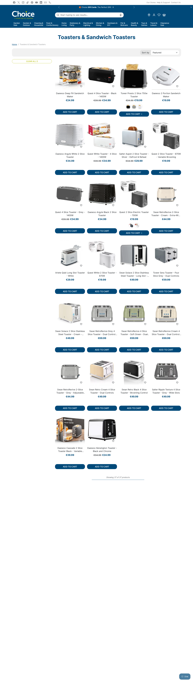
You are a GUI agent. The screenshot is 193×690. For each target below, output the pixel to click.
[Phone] (50, 2)
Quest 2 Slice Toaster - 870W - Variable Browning (166, 155)
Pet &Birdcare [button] (124, 24)
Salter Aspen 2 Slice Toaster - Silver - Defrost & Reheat (134, 155)
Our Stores (151, 2)
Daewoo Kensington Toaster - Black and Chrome (102, 449)
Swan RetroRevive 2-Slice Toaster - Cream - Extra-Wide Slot (166, 214)
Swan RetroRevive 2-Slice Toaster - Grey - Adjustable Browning (70, 391)
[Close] (191, 7)
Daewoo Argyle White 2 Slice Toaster (70, 155)
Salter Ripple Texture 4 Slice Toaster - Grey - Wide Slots (166, 391)
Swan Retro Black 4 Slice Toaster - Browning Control (134, 391)
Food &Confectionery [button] (52, 24)
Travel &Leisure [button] (153, 24)
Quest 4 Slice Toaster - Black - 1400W (102, 95)
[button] (159, 15)
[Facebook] (14, 2)
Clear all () (32, 61)
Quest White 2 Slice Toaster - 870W (102, 274)
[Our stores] (149, 15)
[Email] (45, 2)
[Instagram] (23, 2)
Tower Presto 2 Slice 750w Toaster (134, 95)
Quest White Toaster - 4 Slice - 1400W (102, 155)
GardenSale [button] (17, 24)
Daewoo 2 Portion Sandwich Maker (166, 95)
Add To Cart (70, 112)
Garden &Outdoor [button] (27, 24)
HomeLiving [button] (64, 24)
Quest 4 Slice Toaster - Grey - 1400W (70, 214)
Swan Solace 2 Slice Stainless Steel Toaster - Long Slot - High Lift (134, 274)
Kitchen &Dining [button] (100, 24)
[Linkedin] (41, 2)
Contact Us (176, 2)
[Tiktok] (27, 2)
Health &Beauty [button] (134, 24)
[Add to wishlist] (81, 86)
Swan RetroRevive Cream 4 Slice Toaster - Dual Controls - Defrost (166, 333)
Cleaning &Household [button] (38, 24)
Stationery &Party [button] (75, 24)
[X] (18, 2)
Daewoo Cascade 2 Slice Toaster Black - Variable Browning (70, 450)
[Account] (154, 15)
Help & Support (163, 2)
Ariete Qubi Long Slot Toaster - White (70, 274)
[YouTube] (36, 2)
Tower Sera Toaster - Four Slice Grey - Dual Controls (166, 274)
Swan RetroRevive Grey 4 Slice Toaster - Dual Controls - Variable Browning (102, 333)
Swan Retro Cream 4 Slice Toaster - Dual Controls (102, 391)
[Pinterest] (32, 2)
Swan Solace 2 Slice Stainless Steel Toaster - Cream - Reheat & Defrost (70, 333)
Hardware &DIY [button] (112, 24)
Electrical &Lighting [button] (88, 24)
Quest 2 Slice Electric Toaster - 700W (134, 214)
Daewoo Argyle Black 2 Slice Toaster (102, 214)
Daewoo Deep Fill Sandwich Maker (70, 95)
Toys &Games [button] (144, 24)
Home (14, 44)
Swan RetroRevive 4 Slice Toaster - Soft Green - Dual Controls (134, 333)
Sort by (145, 52)
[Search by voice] (121, 15)
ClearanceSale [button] (164, 24)
